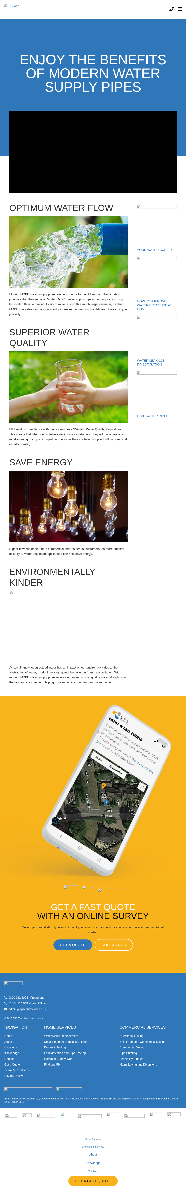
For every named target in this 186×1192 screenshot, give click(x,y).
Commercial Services (93, 1146)
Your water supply (154, 250)
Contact (93, 1171)
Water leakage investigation (151, 362)
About (93, 1154)
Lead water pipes (152, 416)
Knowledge (93, 1163)
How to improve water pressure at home (154, 305)
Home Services (93, 1139)
